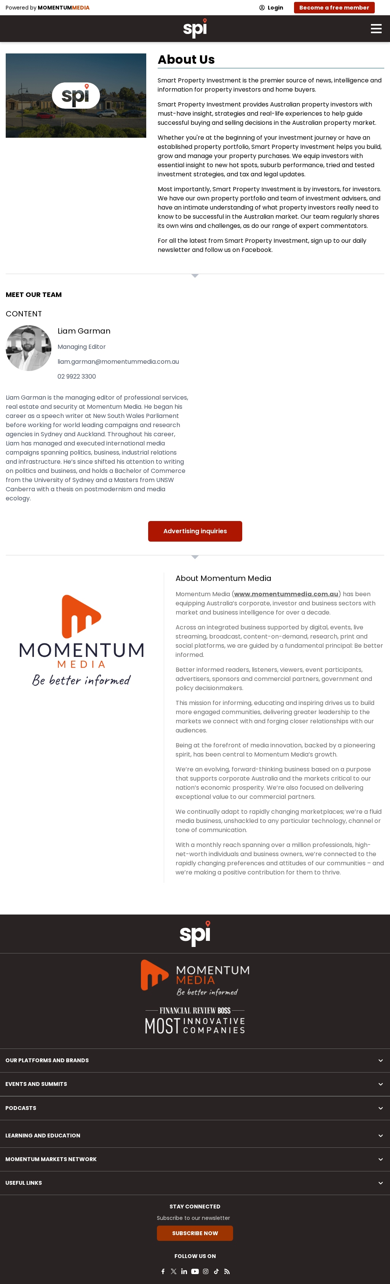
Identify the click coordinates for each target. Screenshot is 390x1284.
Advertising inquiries (195, 531)
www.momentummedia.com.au (286, 594)
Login (275, 7)
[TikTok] (216, 1271)
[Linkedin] (184, 1271)
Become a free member (334, 7)
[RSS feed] (227, 1271)
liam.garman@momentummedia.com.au (118, 361)
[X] (173, 1271)
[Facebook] (163, 1271)
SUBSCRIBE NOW (195, 1233)
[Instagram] (205, 1271)
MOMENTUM (64, 7)
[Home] (195, 934)
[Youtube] (195, 1271)
